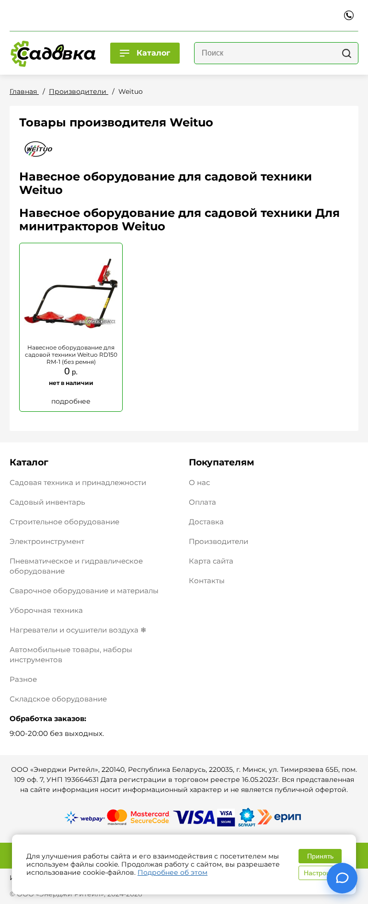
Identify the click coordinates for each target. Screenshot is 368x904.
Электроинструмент (47, 541)
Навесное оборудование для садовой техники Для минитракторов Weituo (179, 219)
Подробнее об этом (172, 872)
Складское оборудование (58, 698)
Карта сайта (211, 560)
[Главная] (53, 53)
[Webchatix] (342, 878)
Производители (218, 541)
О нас (199, 482)
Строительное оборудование (64, 521)
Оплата (202, 502)
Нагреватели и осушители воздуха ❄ (78, 629)
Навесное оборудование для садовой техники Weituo (165, 183)
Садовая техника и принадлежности (78, 482)
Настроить (320, 873)
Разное (23, 679)
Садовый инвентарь (47, 502)
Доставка (206, 521)
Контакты (207, 580)
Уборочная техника (46, 610)
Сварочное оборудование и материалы (84, 590)
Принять (320, 856)
